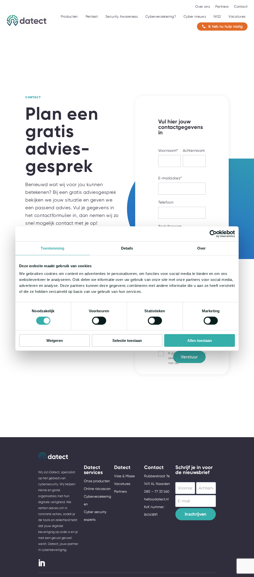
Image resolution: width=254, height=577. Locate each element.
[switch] (99, 320)
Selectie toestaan (127, 340)
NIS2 (217, 16)
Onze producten (97, 481)
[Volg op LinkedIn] (41, 563)
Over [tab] (201, 248)
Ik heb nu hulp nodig (222, 26)
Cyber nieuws (195, 16)
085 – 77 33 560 (156, 491)
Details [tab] (127, 248)
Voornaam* (168, 150)
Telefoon (166, 202)
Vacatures (236, 16)
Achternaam (194, 150)
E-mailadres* (170, 178)
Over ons (202, 6)
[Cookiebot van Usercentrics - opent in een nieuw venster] (213, 233)
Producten (69, 16)
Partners (221, 6)
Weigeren (54, 340)
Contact (241, 6)
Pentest (92, 16)
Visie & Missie (124, 476)
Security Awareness (121, 16)
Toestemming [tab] (52, 248)
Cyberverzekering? (160, 16)
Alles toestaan (199, 340)
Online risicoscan (97, 489)
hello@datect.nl (156, 499)
